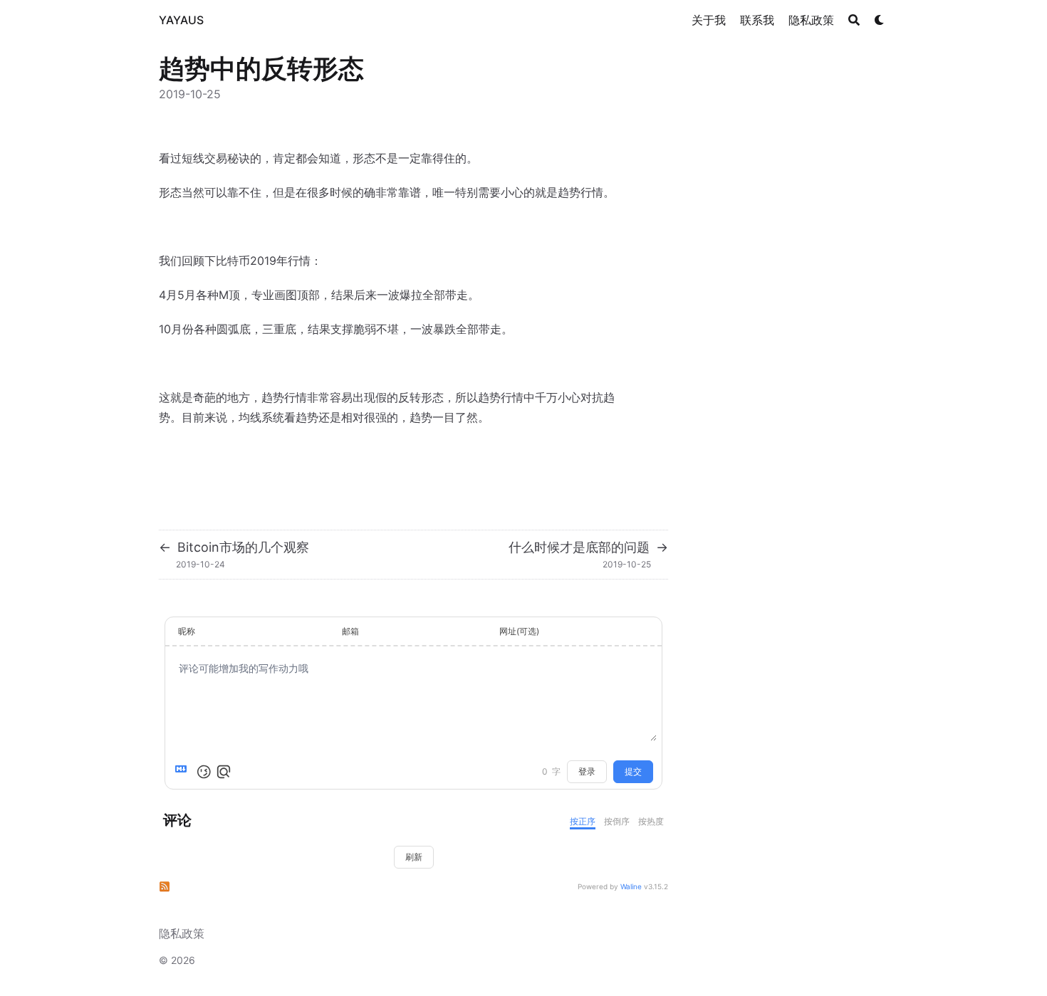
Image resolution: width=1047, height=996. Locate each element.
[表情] (203, 771)
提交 (633, 771)
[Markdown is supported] (183, 771)
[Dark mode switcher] (879, 20)
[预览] (223, 771)
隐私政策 (181, 933)
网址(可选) (519, 631)
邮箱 (350, 631)
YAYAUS (181, 20)
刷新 (413, 856)
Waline (631, 886)
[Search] (854, 20)
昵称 (186, 631)
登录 (586, 771)
